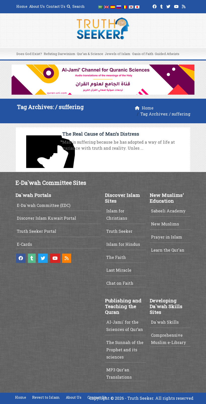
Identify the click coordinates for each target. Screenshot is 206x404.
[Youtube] (177, 5)
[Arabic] (100, 6)
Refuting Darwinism (59, 53)
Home (21, 6)
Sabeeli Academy (168, 210)
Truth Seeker (119, 231)
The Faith (116, 257)
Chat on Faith (119, 283)
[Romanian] (125, 6)
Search (78, 6)
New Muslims (165, 223)
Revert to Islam (46, 397)
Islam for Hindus (123, 244)
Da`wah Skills (165, 322)
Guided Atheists (167, 53)
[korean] (131, 6)
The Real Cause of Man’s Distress (100, 134)
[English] (107, 6)
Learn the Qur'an (167, 250)
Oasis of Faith (142, 53)
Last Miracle (118, 270)
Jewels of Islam (117, 53)
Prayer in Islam (166, 237)
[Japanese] (137, 6)
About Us (37, 6)
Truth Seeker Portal (36, 231)
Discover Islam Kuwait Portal (46, 218)
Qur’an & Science (90, 53)
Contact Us (55, 6)
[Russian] (119, 6)
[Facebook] (155, 5)
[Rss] (184, 5)
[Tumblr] (162, 5)
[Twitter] (169, 5)
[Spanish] (113, 6)
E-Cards (24, 244)
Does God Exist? (29, 53)
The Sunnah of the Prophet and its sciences (124, 350)
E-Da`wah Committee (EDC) (43, 205)
